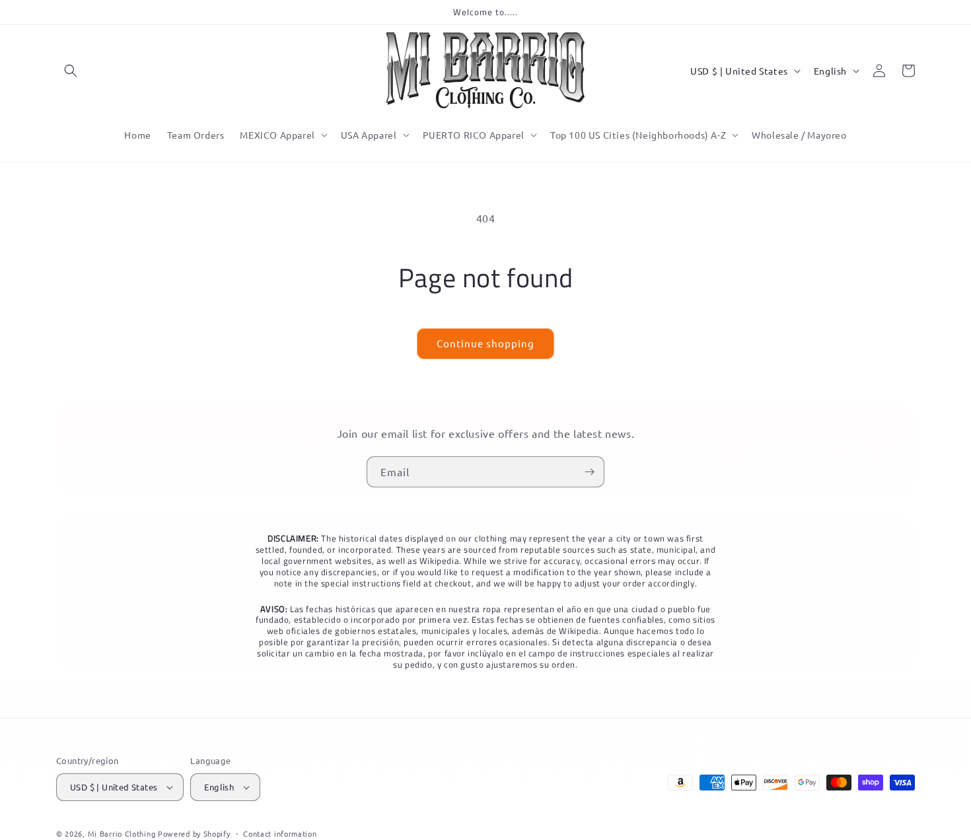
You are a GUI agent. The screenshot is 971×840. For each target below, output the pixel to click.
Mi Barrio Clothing (122, 833)
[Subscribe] (589, 471)
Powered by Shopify (194, 833)
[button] (70, 70)
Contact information (279, 833)
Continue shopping (485, 343)
